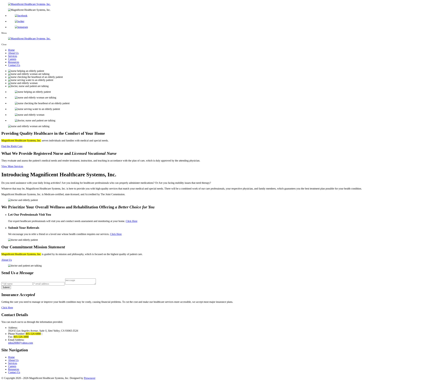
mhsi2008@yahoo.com (20, 342)
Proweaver (89, 378)
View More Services (12, 166)
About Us (13, 53)
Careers (12, 59)
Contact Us (14, 65)
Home (11, 50)
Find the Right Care (11, 146)
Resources (13, 62)
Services (12, 56)
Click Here (131, 221)
